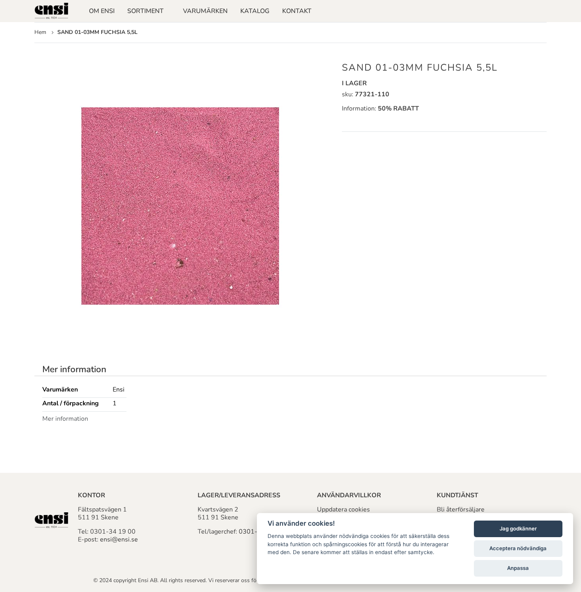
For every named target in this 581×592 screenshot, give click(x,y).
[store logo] (51, 11)
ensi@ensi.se (119, 539)
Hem (40, 32)
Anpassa (518, 568)
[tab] (74, 369)
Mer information (74, 369)
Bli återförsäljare (461, 509)
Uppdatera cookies (343, 509)
